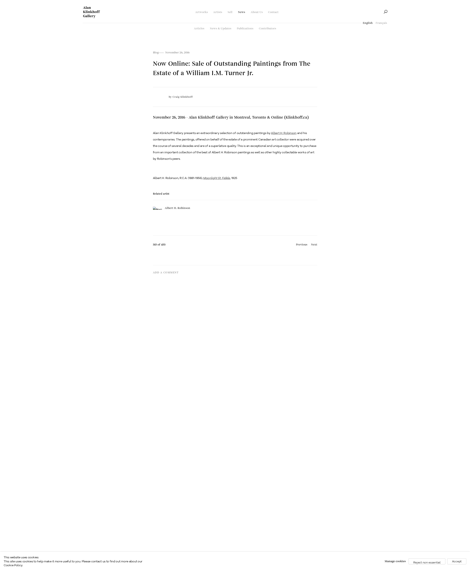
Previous (301, 244)
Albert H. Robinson (284, 133)
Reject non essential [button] (427, 562)
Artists (217, 12)
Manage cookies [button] (395, 561)
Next (314, 244)
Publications (245, 28)
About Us (257, 12)
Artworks (201, 12)
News (241, 12)
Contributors (267, 28)
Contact (273, 12)
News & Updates (220, 28)
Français (381, 23)
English (368, 23)
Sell (230, 12)
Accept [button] (457, 561)
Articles (199, 28)
